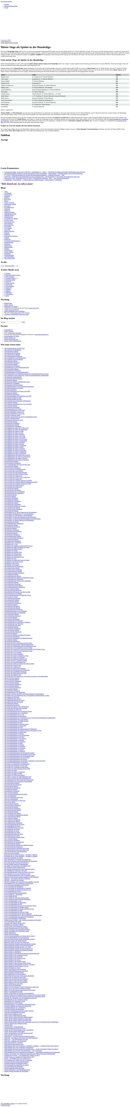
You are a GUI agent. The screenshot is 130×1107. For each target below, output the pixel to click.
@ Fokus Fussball (9, 283)
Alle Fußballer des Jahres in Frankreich (15, 445)
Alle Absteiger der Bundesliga (12, 350)
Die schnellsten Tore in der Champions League (17, 874)
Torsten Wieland (8, 252)
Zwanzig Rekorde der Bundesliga (13, 1066)
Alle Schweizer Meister (10, 633)
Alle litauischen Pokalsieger (12, 534)
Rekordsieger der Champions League (14, 1001)
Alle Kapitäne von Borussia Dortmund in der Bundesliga (20, 517)
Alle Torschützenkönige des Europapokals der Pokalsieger (20, 729)
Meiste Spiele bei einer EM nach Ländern (15, 980)
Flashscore (7, 210)
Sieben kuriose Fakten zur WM (13, 1014)
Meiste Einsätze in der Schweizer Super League (17, 963)
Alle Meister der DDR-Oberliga (13, 549)
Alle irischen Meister (10, 496)
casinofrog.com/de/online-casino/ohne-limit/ (16, 314)
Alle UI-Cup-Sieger (9, 802)
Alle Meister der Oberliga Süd (12, 554)
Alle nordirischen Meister (11, 582)
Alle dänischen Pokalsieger (11, 394)
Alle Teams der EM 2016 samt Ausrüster (15, 708)
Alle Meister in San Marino (11, 565)
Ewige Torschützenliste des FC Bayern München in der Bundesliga (23, 915)
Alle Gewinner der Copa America (13, 471)
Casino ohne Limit (33, 308)
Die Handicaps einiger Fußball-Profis (14, 867)
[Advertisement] (65, 24)
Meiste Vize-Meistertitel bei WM (13, 991)
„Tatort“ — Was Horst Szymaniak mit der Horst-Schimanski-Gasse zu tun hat (63, 172)
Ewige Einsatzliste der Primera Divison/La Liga (17, 890)
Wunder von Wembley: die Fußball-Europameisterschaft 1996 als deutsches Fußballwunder (29, 1054)
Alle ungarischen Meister (11, 807)
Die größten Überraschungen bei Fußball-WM (17, 866)
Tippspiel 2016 (8, 1025)
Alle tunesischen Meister (11, 786)
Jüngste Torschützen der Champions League (16, 931)
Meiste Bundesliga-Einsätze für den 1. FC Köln (17, 947)
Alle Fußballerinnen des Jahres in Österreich (16, 460)
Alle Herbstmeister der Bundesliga (13, 493)
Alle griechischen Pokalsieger (12, 490)
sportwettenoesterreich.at (41, 334)
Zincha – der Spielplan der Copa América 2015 (17, 1058)
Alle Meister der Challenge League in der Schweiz (18, 546)
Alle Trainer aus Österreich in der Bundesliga (16, 764)
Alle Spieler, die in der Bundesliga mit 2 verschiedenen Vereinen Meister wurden (26, 695)
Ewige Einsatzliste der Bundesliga (13, 886)
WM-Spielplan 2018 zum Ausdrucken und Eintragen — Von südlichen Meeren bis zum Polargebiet (32, 1052)
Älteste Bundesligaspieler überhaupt (14, 1068)
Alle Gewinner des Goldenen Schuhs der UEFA (17, 483)
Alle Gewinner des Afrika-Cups (13, 475)
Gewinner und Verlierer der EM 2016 (14, 923)
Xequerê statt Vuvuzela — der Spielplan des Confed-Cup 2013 (21, 1055)
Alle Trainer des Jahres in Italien (13, 773)
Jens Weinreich (8, 223)
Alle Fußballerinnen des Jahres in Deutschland (17, 456)
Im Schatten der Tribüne (11, 218)
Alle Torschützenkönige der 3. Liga (14, 714)
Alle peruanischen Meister (11, 601)
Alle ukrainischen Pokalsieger (12, 805)
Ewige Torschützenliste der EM (13, 904)
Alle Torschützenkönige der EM (13, 722)
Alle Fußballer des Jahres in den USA (14, 436)
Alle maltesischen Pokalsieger (12, 541)
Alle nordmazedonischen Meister (13, 585)
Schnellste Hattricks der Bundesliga (14, 1009)
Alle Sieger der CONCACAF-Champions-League (18, 651)
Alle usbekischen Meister (11, 811)
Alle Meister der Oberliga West (13, 555)
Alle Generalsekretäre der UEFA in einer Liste (17, 464)
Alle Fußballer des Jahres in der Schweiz (15, 439)
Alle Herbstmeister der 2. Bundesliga (14, 491)
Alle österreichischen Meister (12, 843)
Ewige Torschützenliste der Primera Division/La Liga (19, 909)
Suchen (3, 322)
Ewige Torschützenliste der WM (13, 910)
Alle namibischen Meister (11, 574)
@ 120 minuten (8, 294)
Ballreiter (6, 198)
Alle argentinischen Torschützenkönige (15, 358)
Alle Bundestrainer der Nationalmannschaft (16, 372)
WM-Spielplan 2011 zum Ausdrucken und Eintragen (19, 1047)
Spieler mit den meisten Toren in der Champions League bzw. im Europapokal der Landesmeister (31, 1022)
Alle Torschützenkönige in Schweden (14, 748)
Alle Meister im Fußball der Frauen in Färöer (16, 560)
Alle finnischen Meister (10, 421)
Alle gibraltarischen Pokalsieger (13, 487)
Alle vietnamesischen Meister (12, 816)
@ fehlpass (7, 291)
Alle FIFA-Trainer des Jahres (12, 415)
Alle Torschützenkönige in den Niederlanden (16, 735)
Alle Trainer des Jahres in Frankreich (14, 772)
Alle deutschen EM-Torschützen (13, 378)
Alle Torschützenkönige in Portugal (14, 745)
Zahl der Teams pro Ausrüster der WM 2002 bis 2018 (19, 1057)
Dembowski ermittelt (10, 204)
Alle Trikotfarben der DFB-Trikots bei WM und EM (18, 780)
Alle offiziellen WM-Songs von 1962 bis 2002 (17, 592)
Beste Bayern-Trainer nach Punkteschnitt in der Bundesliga (20, 861)
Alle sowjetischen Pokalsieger (12, 687)
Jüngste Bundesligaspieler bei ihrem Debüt (16, 928)
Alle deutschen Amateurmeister (13, 377)
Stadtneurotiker (8, 247)
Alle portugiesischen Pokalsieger (13, 609)
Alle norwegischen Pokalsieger (13, 590)
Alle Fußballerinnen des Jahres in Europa (15, 458)
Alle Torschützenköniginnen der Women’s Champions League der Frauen (24, 761)
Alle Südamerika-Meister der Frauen (14, 700)
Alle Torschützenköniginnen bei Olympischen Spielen (19, 753)
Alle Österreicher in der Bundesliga (14, 842)
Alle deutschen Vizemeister (11, 383)
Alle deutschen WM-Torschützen (13, 385)
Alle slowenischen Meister (11, 683)
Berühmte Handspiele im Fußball (13, 858)
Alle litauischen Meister (10, 533)
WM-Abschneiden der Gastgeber (13, 1042)
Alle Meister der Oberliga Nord (13, 552)
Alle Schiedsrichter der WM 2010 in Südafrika (17, 622)
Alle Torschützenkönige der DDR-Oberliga (16, 721)
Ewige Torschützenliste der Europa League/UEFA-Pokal (20, 905)
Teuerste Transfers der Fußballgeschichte (15, 1023)
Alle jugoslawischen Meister (12, 507)
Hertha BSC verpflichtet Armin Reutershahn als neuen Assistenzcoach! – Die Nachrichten (29, 176)
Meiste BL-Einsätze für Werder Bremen (15, 940)
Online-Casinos (8, 305)
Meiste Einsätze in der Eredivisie (13, 956)
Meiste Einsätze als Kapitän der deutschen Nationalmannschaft (21, 953)
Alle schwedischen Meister (11, 630)
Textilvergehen (8, 250)
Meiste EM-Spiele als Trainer (12, 968)
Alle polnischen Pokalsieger (12, 606)
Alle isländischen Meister (11, 499)
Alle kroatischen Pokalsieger (12, 526)
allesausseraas (8, 194)
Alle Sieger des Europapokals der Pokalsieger (17, 670)
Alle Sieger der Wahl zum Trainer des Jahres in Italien (19, 663)
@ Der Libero (8, 284)
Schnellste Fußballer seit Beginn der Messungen (17, 1006)
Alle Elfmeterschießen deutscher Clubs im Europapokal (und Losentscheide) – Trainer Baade (30, 173)
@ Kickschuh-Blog (9, 280)
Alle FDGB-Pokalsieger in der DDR (14, 410)
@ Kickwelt (7, 281)
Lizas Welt (7, 229)
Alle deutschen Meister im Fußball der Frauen (17, 382)
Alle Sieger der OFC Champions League (15, 660)
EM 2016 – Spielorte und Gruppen (14, 880)
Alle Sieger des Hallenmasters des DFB (15, 673)
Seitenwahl (7, 239)
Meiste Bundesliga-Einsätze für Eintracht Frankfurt (18, 950)
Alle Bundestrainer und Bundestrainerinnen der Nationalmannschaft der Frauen (26, 374)
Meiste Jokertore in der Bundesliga (14, 972)
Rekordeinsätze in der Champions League (16, 999)
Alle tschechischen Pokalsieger (12, 784)
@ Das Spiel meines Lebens (12, 275)
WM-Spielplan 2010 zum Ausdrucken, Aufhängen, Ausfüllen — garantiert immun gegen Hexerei (31, 1046)
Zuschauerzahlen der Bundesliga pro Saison (16, 1065)
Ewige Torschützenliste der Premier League (16, 907)
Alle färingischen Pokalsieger (12, 463)
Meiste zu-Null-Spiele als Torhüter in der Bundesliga (19, 993)
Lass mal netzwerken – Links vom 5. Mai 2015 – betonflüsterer (22, 172)
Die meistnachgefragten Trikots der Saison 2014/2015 (19, 872)
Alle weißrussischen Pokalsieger (13, 823)
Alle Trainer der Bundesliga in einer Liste (68, 176)
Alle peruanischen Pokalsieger (12, 603)
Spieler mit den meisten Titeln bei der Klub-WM (17, 1020)
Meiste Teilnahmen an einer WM (13, 983)
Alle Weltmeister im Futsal (11, 831)
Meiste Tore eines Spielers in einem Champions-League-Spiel (21, 987)
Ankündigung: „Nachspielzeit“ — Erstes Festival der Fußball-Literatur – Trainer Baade (28, 180)
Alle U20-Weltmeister (10, 796)
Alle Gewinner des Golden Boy (13, 479)
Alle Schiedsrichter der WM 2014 (13, 624)
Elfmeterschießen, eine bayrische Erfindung (70, 173)
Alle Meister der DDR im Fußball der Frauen (16, 547)
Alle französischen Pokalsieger (12, 426)
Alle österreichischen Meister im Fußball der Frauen (18, 845)
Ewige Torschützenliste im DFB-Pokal (15, 918)
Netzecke (6, 233)
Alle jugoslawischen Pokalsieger (13, 509)
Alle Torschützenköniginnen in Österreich (16, 762)
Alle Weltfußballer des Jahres (12, 826)
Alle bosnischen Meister (11, 364)
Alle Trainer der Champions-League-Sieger (16, 767)
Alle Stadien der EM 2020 (11, 697)
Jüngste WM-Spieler (10, 933)
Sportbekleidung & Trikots (11, 336)
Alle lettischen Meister (10, 528)
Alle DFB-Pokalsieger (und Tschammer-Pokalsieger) (19, 386)
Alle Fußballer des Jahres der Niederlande (16, 429)
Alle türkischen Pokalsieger (12, 791)
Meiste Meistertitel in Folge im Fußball (15, 974)
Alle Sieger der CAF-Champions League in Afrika (18, 647)
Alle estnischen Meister (10, 405)
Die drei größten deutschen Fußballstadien (16, 864)
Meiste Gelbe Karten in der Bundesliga (15, 969)
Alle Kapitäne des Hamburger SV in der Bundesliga (18, 514)
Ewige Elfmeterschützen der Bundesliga (15, 893)
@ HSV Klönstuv (9, 276)
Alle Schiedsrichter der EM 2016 (13, 620)
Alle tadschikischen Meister (12, 705)
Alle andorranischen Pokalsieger (13, 356)
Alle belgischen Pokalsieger (12, 362)
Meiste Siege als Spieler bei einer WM (15, 977)
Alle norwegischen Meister (11, 589)
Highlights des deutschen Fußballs (13, 925)
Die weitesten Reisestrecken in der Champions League (19, 875)
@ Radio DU (8, 288)
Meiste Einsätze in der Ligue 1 (12, 960)
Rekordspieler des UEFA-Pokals (13, 1003)
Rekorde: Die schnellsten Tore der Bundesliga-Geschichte (20, 998)
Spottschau (7, 244)
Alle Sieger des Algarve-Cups (12, 665)
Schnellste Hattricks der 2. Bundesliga (14, 1007)
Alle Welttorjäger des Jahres (12, 835)
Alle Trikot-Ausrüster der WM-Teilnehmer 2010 (17, 776)
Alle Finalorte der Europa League (13, 420)
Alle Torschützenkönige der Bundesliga (15, 716)
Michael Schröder (9, 231)
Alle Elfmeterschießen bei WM (13, 399)
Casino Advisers (8, 331)
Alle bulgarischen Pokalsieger (12, 370)
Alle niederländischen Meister (12, 576)
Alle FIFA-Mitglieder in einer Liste (14, 412)
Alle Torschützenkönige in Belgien (14, 733)
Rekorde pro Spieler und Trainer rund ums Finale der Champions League (24, 996)
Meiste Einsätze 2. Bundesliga (12, 952)
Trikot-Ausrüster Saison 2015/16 (13, 1034)
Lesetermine (58, 180)
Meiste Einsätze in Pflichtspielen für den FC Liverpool (19, 964)
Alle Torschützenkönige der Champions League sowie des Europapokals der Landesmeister (29, 718)
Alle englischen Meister (10, 402)
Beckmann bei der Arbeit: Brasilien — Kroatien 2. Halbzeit (20, 856)
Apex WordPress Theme (7, 1103)
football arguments (9, 212)
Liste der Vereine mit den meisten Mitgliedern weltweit (19, 939)
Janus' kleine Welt (9, 221)
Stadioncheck (8, 245)
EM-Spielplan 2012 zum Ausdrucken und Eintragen (18, 883)
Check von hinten (9, 202)
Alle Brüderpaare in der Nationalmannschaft (16, 367)
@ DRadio (7, 273)
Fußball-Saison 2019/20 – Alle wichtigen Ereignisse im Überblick (22, 920)
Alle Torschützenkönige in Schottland (14, 746)
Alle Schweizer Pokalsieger (12, 636)
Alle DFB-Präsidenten (10, 389)
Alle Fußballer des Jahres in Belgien (14, 434)
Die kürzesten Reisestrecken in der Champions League (19, 869)
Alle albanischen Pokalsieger (12, 353)
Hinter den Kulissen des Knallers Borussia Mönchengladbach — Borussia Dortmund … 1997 (38, 175)
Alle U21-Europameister (11, 799)
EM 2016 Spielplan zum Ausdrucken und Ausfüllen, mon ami (21, 882)
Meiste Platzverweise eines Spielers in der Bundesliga (19, 976)
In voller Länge (8, 220)
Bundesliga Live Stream (11, 306)
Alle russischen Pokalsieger (12, 619)
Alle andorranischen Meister (12, 354)
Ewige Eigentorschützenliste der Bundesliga (16, 885)
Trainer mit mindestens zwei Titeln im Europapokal (18, 1033)
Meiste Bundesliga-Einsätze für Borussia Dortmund (18, 945)
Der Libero (7, 206)
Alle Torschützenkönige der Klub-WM (15, 725)
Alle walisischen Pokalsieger (12, 819)
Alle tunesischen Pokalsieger (12, 788)
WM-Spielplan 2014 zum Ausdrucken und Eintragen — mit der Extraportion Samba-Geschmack (31, 1049)
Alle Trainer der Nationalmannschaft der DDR (17, 768)
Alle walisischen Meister (11, 818)
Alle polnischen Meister (11, 604)
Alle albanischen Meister (11, 351)
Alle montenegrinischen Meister (13, 571)
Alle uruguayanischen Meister (12, 810)
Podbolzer (7, 234)
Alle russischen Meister (10, 617)
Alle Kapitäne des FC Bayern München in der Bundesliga (20, 512)
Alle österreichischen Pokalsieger (13, 847)
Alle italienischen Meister (11, 503)
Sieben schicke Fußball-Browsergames (15, 1015)
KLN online (7, 226)
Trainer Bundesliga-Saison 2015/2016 (14, 1028)
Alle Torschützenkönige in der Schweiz (15, 738)
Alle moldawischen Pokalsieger (13, 569)
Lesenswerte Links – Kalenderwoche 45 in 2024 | (18, 178)
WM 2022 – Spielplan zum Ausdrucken (15, 1041)
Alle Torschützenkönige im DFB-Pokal (15, 732)
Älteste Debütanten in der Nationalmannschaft (17, 1069)
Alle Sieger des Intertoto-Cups (12, 675)
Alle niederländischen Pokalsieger (13, 579)
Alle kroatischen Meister (11, 525)
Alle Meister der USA (10, 558)
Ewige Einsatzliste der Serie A (12, 891)
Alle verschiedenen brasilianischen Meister (16, 815)
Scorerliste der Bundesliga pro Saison (14, 1012)
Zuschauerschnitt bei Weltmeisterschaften (15, 1063)
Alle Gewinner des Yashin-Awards (14, 485)
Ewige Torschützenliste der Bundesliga (15, 902)
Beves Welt (7, 199)
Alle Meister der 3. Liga (11, 544)
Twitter (6, 7)
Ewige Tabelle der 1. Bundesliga (13, 894)
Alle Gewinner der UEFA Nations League (16, 474)
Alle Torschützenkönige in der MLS (14, 737)
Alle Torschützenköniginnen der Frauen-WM (16, 757)
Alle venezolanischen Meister (12, 813)
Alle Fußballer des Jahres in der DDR (14, 437)
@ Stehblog (7, 289)
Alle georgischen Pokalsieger (12, 468)
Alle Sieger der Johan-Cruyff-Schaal (14, 657)
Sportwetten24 (8, 330)
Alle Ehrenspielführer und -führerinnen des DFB (17, 396)
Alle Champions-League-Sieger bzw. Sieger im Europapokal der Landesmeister (26, 375)
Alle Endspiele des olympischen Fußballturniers (17, 401)
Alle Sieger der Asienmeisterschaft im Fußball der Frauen (20, 646)
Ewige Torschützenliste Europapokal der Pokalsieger (19, 917)
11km (5, 191)
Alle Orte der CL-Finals (11, 597)
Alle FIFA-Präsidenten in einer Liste (14, 413)
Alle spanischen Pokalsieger (12, 690)
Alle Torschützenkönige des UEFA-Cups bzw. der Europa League (22, 730)
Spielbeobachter (8, 242)
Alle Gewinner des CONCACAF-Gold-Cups (17, 477)
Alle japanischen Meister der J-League (15, 506)
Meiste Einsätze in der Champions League (16, 955)
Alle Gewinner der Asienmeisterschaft (14, 469)
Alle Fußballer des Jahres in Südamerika (15, 452)
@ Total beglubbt (9, 286)
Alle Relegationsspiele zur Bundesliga (14, 612)
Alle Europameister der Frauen (12, 409)
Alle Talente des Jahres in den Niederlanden (16, 706)
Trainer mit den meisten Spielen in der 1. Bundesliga (18, 1030)
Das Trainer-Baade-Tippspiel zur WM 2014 (16, 862)
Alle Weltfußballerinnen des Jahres (14, 827)
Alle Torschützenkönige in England (14, 740)
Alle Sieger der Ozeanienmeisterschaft (15, 662)
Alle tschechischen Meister (11, 783)
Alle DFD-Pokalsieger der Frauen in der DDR (17, 391)
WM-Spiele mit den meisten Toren (13, 1044)
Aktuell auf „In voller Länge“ (19, 184)
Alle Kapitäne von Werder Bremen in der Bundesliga (19, 520)
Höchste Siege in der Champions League (15, 926)
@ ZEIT (6, 296)
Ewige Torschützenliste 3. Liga (13, 901)
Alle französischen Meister (11, 425)
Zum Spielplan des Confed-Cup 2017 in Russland (18, 1060)
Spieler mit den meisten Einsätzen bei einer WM (17, 1019)
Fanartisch (7, 209)
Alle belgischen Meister (10, 361)
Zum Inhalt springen (6, 1)
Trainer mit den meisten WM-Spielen (14, 1031)
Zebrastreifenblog (9, 257)
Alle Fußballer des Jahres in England (14, 442)
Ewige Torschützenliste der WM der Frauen (16, 912)
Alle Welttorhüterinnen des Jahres (13, 834)
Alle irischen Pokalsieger (11, 498)
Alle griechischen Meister (11, 488)
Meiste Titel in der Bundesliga (12, 985)
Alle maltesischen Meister (11, 539)
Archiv (3, 266)
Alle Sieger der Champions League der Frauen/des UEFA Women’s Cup (24, 649)
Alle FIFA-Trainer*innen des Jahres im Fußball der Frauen (20, 417)
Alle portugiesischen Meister (12, 608)
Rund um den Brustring (10, 236)
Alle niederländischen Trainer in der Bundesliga (17, 581)
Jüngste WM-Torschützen (11, 934)
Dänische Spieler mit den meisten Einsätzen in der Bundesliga (21, 877)
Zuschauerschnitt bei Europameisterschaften (16, 1062)
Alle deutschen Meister (10, 380)
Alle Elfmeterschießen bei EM (12, 397)
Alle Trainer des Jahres (10, 770)
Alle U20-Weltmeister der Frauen (13, 797)
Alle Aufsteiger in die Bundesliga (13, 359)
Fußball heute (8, 303)
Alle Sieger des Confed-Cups (12, 667)
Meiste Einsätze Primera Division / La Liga (16, 966)
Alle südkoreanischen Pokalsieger (13, 702)
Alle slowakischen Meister (11, 679)
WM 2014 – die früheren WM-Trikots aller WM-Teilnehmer (21, 1038)
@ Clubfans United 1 (10, 278)
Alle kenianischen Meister (11, 522)
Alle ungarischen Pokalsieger (12, 808)
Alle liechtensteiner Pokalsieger (13, 531)
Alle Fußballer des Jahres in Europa (14, 444)
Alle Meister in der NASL (11, 563)
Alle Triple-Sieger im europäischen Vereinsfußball (18, 781)
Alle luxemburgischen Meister (12, 536)
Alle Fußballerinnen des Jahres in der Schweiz (17, 455)
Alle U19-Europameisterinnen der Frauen (15, 794)
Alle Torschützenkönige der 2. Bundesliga (16, 713)
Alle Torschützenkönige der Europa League (16, 724)
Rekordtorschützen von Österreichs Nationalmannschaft (19, 1004)
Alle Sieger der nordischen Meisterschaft (15, 659)
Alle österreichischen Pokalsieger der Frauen (16, 848)
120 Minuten (7, 193)
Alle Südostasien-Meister (11, 703)
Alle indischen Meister (10, 495)
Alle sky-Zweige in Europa (11, 678)
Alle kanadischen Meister (11, 511)
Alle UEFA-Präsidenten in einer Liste (14, 800)
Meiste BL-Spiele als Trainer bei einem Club (16, 942)
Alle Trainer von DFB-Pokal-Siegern (14, 775)
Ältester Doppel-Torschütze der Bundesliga (16, 1071)
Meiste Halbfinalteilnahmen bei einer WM (16, 971)
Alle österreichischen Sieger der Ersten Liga (16, 850)
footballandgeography (10, 214)
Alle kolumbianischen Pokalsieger (13, 523)
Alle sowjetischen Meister (11, 686)
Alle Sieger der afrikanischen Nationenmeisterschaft (18, 644)
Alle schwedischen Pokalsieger (13, 632)
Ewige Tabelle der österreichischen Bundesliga (17, 899)
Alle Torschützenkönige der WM (13, 727)
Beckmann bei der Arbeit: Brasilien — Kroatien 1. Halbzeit (20, 854)
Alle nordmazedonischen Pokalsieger (14, 587)
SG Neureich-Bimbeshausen (12, 241)
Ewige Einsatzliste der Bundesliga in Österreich (17, 888)
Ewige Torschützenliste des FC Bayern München (18, 913)
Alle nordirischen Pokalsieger (12, 584)
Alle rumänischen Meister (11, 614)
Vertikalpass (7, 253)
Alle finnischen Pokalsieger (12, 423)
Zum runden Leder (9, 258)
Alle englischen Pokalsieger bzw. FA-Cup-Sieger (18, 404)
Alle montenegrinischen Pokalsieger (14, 573)
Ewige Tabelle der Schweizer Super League (16, 897)
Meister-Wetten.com (9, 337)
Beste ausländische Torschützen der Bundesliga (17, 859)
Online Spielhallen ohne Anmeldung (14, 311)
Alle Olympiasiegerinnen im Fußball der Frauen (17, 595)
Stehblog (6, 249)
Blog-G (6, 201)
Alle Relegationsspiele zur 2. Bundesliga (15, 611)
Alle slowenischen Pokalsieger (12, 684)
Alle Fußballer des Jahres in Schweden (15, 450)
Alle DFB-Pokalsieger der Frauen (13, 388)
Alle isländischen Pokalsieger (12, 501)
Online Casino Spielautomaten (12, 341)
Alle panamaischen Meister (11, 600)
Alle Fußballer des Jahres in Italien (14, 447)
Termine (6, 4)
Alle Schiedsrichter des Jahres (12, 625)
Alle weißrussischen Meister (12, 821)
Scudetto (6, 237)
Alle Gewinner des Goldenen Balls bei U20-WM (18, 480)
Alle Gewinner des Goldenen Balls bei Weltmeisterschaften (20, 482)
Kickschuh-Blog (8, 225)
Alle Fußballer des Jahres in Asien (13, 432)
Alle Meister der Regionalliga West (14, 557)
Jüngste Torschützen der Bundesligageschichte (17, 929)
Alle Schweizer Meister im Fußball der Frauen (17, 635)
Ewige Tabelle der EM (10, 896)
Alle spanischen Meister (11, 689)
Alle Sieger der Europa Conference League (16, 655)
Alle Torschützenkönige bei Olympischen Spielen (18, 711)
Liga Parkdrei (8, 228)
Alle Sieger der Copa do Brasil (12, 652)
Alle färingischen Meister (11, 461)
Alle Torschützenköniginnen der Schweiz (15, 759)
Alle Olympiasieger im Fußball (12, 593)
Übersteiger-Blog (9, 255)
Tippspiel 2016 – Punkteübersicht (13, 1026)
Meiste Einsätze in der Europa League (14, 958)
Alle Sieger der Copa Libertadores (13, 654)
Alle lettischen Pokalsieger (11, 530)
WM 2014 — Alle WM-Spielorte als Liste (16, 1039)
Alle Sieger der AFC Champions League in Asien (18, 643)
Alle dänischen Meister (10, 393)
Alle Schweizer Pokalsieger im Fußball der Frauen (18, 638)
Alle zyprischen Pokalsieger (12, 840)
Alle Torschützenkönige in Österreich (14, 751)
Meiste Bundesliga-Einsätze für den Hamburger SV (18, 948)
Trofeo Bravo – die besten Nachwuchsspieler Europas (19, 1036)
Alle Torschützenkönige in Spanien (14, 749)
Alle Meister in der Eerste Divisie (13, 561)
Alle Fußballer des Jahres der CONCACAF (16, 428)
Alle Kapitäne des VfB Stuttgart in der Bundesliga (18, 515)
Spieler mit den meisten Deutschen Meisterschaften (18, 1017)
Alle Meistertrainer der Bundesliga (13, 566)
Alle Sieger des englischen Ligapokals (15, 668)
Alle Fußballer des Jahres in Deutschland (15, 440)
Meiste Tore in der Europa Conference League (17, 988)
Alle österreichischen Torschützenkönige (15, 851)
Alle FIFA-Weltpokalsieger (11, 418)
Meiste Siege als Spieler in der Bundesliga (16, 979)
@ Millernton (8, 292)
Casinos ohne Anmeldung (11, 309)
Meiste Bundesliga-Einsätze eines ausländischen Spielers (20, 944)
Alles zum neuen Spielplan (11, 853)
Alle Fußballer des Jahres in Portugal (14, 448)
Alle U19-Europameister (11, 792)
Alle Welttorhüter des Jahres (12, 832)
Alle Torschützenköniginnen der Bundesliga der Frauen (19, 754)
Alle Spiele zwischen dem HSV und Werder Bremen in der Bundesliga (24, 694)
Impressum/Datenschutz (11, 6)
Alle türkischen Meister (10, 789)
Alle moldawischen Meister (12, 568)
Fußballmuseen (8, 217)
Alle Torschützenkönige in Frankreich (14, 741)
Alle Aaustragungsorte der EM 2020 (14, 348)
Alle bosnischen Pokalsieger (12, 366)
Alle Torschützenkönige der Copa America (16, 719)
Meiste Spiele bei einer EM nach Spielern (15, 982)
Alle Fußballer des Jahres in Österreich (15, 453)
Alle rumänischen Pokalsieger (12, 616)
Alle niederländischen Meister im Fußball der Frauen (19, 577)
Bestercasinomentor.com (11, 339)
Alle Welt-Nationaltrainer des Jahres (14, 824)
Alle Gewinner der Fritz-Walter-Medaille (15, 472)
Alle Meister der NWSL (11, 550)
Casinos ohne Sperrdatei (14, 333)
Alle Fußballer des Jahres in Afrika (14, 431)
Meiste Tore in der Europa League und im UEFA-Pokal (19, 990)
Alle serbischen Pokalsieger (12, 641)
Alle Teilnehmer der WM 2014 (12, 710)
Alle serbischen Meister (10, 640)
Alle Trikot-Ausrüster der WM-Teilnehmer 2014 (17, 778)
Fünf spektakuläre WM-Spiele (12, 921)
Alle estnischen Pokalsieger (12, 407)
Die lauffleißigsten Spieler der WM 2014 (15, 870)
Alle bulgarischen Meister (11, 369)
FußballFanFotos (9, 215)
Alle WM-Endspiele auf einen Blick (14, 837)
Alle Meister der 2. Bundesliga (12, 542)
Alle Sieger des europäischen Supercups (15, 671)
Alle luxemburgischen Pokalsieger (13, 538)
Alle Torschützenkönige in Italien (13, 743)
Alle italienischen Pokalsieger (12, 504)
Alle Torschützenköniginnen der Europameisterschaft (19, 756)
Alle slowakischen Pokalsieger (12, 681)
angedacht (7, 196)
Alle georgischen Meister (11, 466)
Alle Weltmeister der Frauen (12, 829)
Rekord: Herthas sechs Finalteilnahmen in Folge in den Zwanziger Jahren (24, 995)
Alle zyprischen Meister (11, 839)
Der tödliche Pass (9, 207)
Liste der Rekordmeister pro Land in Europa (16, 937)
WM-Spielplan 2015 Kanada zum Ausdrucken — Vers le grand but (23, 1050)
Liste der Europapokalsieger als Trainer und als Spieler (19, 936)
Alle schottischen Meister (11, 627)
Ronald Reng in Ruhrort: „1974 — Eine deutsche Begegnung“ (51, 178)
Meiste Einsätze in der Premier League (15, 961)
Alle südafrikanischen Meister (12, 698)
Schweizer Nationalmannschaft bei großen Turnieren (19, 1011)
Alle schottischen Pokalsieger (12, 628)
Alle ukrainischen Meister (11, 804)
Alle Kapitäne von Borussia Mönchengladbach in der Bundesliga (22, 518)
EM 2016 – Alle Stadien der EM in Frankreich (17, 878)
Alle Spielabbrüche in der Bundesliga (14, 692)
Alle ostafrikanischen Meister (12, 598)
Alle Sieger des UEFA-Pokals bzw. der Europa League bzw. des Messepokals (26, 676)
